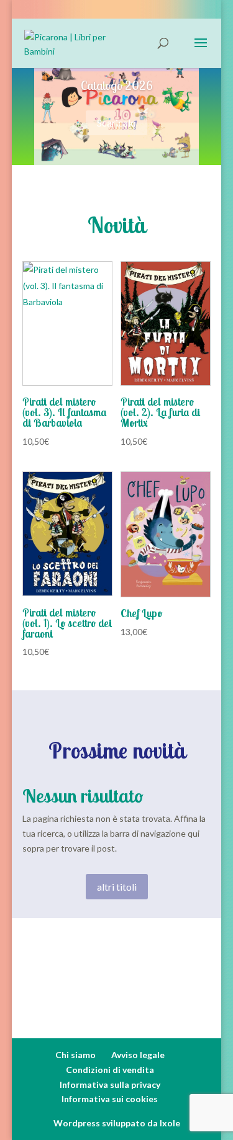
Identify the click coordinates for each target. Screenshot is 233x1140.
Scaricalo (116, 122)
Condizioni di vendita (110, 1069)
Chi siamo (75, 1054)
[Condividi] (164, 13)
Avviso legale (138, 1054)
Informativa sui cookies (110, 1098)
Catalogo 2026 (117, 85)
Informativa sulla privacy (110, 1084)
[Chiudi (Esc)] (192, 13)
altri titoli (117, 887)
